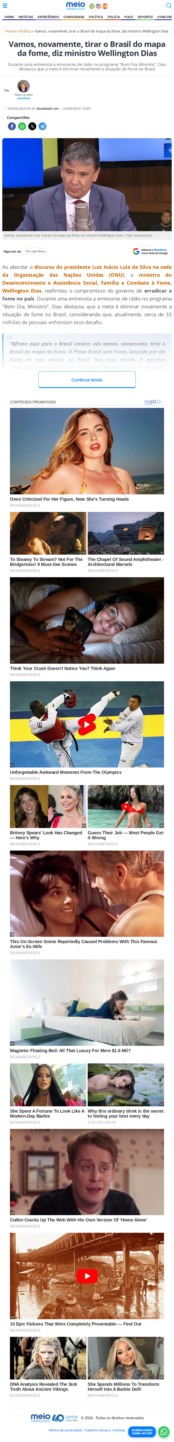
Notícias (26, 17)
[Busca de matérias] (169, 7)
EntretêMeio (48, 17)
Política (96, 17)
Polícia (114, 17)
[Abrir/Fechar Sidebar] (5, 5)
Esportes (145, 17)
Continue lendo (87, 380)
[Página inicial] (75, 5)
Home (9, 17)
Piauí (128, 17)
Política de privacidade (65, 1430)
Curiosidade (73, 17)
